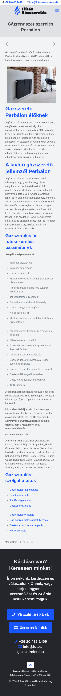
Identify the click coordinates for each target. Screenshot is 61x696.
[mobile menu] (57, 10)
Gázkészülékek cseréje (22, 514)
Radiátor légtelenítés (21, 500)
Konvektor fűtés (18, 530)
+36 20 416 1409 (13, 2)
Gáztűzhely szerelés (20, 505)
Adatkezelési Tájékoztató (23, 675)
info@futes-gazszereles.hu (44, 2)
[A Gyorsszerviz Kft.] (30, 10)
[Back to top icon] (30, 665)
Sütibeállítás (44, 675)
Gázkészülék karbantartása (24, 490)
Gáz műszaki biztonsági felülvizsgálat (29, 520)
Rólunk (16, 671)
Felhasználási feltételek (34, 671)
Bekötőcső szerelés (20, 495)
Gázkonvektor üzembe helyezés (26, 525)
